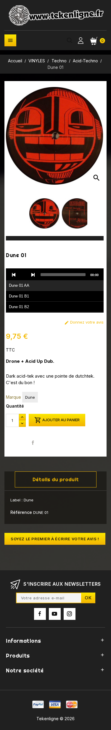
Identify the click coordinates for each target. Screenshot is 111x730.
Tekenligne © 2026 (55, 718)
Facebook (40, 614)
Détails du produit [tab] (56, 479)
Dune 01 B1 (19, 296)
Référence (21, 512)
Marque (13, 397)
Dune (30, 397)
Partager (33, 442)
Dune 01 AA (19, 285)
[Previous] (14, 275)
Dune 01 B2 (19, 307)
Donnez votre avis (84, 322)
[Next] (33, 275)
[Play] (23, 275)
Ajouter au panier (57, 420)
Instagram (69, 614)
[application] (55, 290)
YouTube (55, 614)
